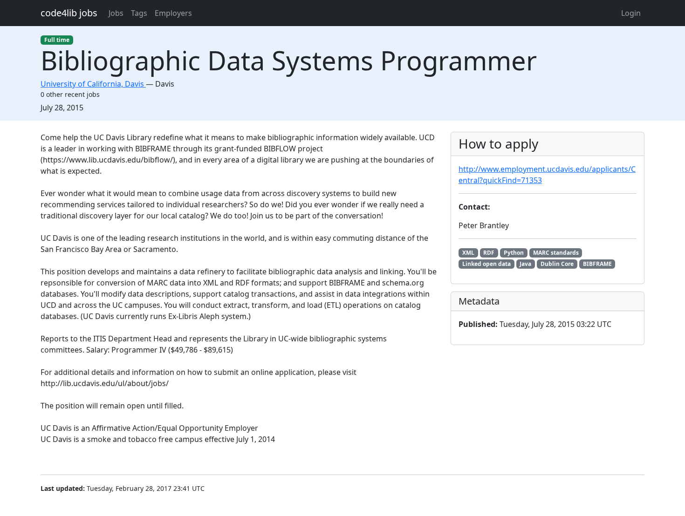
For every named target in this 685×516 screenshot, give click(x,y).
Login (631, 13)
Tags (139, 13)
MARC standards (556, 253)
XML (468, 253)
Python (514, 253)
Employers (173, 13)
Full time (56, 40)
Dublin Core (557, 264)
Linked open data (486, 264)
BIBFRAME (597, 264)
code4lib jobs (69, 13)
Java (525, 264)
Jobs (116, 13)
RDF (488, 253)
